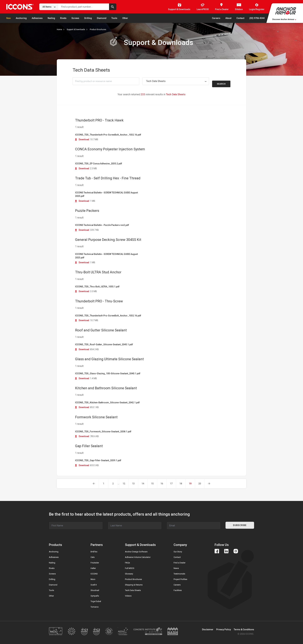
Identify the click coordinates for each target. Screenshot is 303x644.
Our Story (178, 551)
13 (133, 483)
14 (143, 483)
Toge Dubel (96, 601)
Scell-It (94, 585)
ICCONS (94, 574)
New (8, 18)
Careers (216, 18)
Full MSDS (129, 568)
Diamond (101, 18)
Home (59, 29)
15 (152, 483)
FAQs (127, 563)
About (228, 18)
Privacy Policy (223, 629)
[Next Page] (209, 483)
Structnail (95, 590)
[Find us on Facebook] (217, 551)
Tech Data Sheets (133, 590)
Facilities (178, 590)
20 (199, 483)
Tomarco (95, 607)
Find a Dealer (179, 563)
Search (221, 84)
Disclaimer (207, 629)
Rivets (63, 18)
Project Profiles (180, 579)
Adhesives (37, 18)
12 (124, 483)
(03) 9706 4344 (256, 18)
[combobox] (48, 6)
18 (180, 483)
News (176, 568)
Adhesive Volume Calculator (138, 557)
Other (125, 18)
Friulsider (95, 563)
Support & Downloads (76, 29)
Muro (93, 579)
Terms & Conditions (244, 629)
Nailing (51, 18)
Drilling (88, 18)
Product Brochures (98, 29)
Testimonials (179, 574)
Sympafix (95, 596)
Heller (93, 568)
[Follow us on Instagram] (236, 551)
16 (161, 483)
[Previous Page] (94, 483)
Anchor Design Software (136, 551)
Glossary (129, 574)
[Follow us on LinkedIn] (226, 551)
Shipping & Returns (134, 585)
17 (171, 483)
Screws (75, 18)
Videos (128, 596)
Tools (114, 18)
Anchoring (21, 18)
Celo (93, 557)
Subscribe (240, 525)
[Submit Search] (112, 6)
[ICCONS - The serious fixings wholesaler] (19, 6)
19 (190, 483)
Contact (240, 18)
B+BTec (94, 551)
